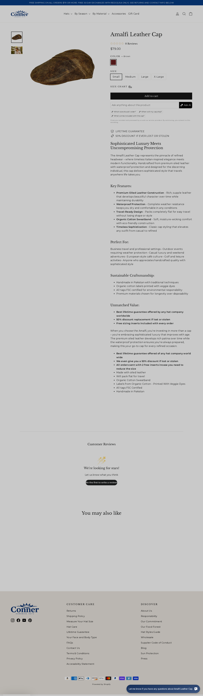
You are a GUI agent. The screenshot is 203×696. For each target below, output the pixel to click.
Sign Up (72, 365)
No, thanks (72, 375)
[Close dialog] (155, 308)
